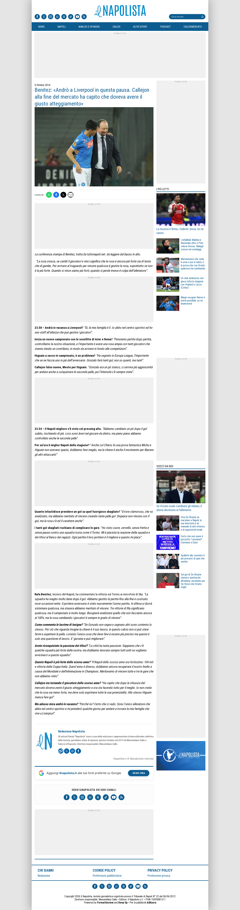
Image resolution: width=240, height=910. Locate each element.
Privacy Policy (160, 870)
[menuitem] (41, 27)
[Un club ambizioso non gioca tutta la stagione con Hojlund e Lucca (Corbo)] (167, 285)
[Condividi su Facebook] (56, 195)
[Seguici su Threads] (64, 17)
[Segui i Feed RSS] (84, 17)
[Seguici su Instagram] (50, 17)
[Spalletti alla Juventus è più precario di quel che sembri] (167, 562)
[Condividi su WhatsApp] (49, 195)
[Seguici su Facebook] (37, 17)
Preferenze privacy (159, 875)
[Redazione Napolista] (44, 741)
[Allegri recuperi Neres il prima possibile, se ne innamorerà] (167, 304)
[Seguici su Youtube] (77, 17)
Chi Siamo (46, 870)
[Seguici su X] (44, 17)
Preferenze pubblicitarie (107, 875)
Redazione (44, 875)
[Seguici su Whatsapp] (57, 17)
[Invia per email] (70, 195)
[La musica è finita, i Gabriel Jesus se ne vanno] (180, 210)
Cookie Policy (104, 870)
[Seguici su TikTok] (70, 17)
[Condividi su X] (63, 195)
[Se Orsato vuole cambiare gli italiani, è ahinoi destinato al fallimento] (180, 487)
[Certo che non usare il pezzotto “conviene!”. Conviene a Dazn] (167, 543)
